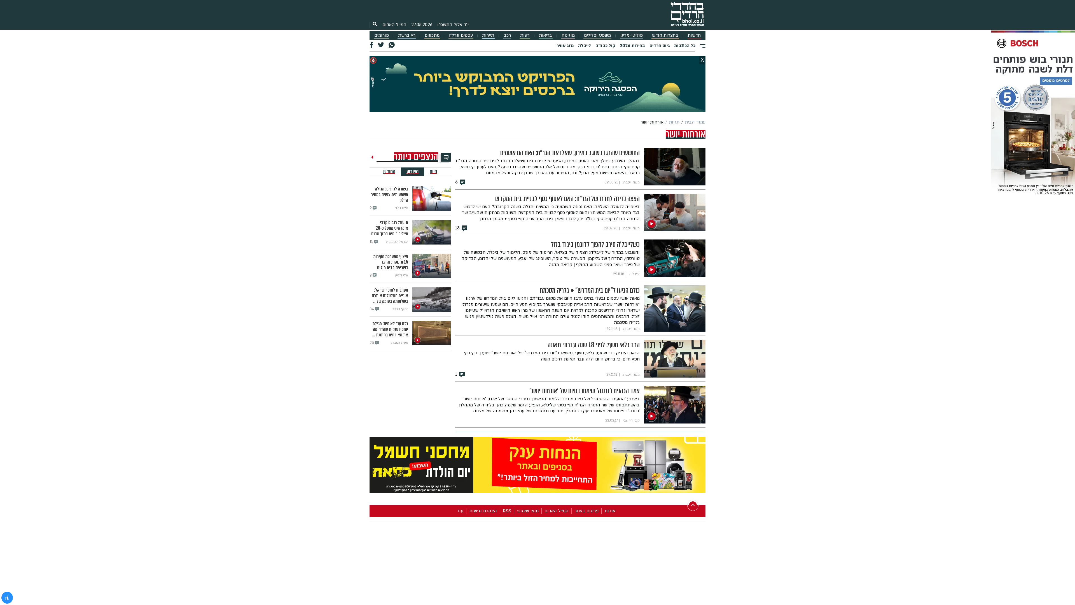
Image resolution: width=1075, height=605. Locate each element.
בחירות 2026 (632, 46)
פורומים (381, 35)
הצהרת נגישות (483, 511)
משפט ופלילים (597, 35)
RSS (507, 511)
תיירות (488, 35)
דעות (525, 35)
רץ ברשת (406, 35)
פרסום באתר (586, 511)
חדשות (694, 35)
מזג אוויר (565, 46)
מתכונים (432, 35)
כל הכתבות (684, 46)
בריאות (545, 35)
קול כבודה (605, 46)
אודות (609, 511)
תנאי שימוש (528, 511)
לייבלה (584, 46)
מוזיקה (568, 35)
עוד (460, 511)
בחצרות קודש (665, 35)
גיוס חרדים (659, 46)
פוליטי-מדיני (631, 35)
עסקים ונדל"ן (461, 35)
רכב (507, 35)
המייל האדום (394, 25)
